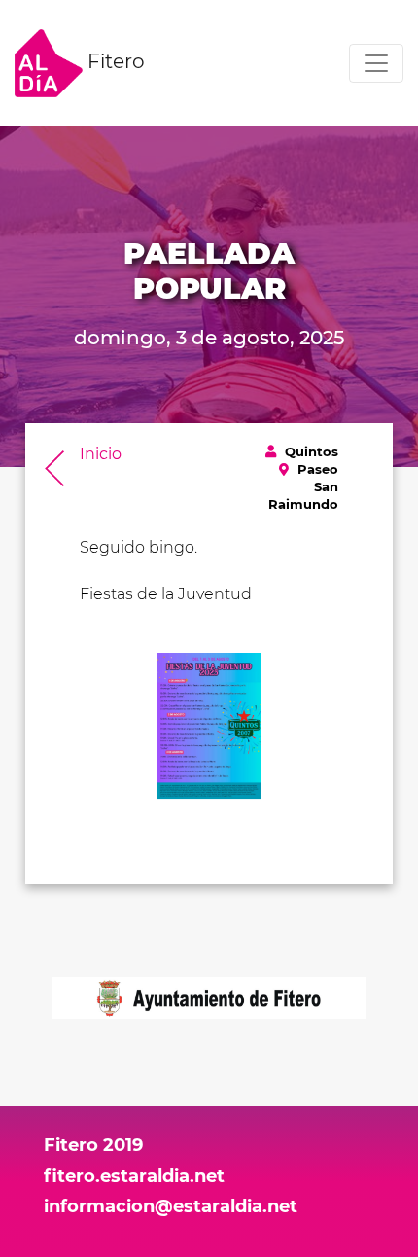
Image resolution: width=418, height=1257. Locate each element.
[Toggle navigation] (376, 63)
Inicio (101, 454)
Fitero (114, 61)
